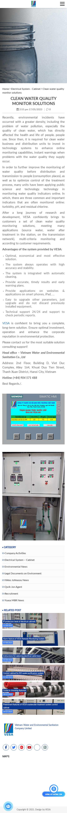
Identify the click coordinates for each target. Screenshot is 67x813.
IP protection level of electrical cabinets (19, 622)
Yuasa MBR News (14, 600)
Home (5, 89)
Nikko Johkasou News (17, 580)
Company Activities (15, 553)
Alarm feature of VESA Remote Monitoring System (23, 639)
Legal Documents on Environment (23, 573)
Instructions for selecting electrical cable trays (22, 656)
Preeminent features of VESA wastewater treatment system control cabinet (30, 706)
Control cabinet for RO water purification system (23, 673)
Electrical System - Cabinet (26, 89)
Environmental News (16, 566)
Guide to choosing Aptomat (14, 690)
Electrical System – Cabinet (20, 560)
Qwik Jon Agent (13, 587)
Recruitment (11, 593)
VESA (6, 323)
